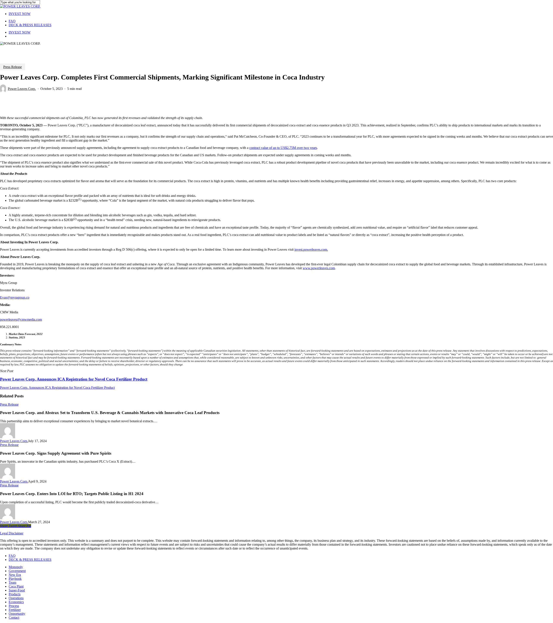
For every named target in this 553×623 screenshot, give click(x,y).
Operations (16, 598)
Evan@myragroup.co (14, 297)
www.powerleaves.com (319, 268)
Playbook (15, 578)
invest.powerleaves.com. (311, 249)
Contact (14, 617)
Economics (16, 602)
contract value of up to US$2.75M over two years (283, 148)
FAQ (12, 556)
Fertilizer (15, 610)
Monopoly (16, 567)
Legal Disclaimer (11, 533)
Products (15, 594)
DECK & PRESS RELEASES (30, 559)
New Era (15, 575)
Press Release (12, 67)
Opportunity (17, 613)
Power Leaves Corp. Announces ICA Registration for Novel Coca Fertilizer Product (57, 387)
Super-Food (17, 590)
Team (12, 582)
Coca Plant (16, 586)
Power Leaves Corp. (22, 89)
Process (14, 606)
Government (17, 571)
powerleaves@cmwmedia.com (21, 319)
